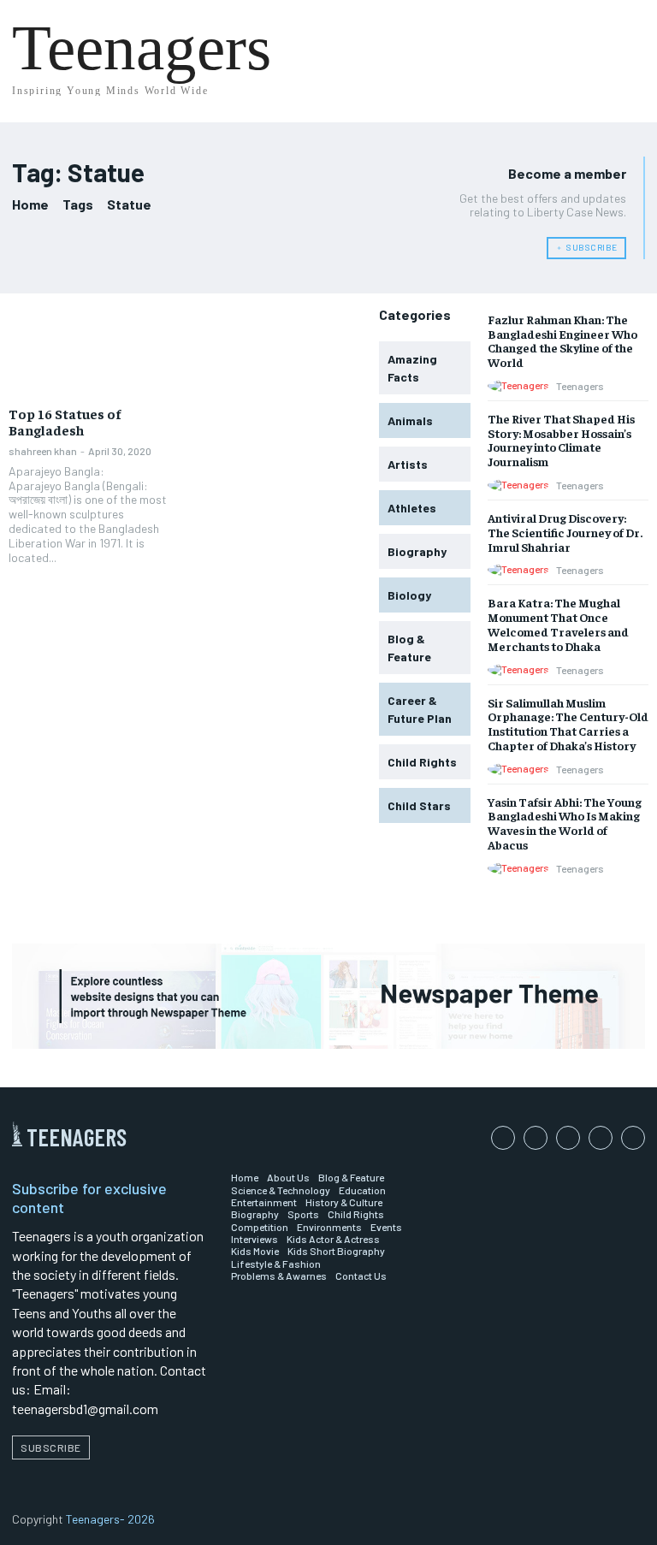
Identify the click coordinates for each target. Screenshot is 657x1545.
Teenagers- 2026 (110, 1519)
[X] (633, 1138)
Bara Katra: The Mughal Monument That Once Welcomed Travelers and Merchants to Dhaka (558, 624)
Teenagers (580, 386)
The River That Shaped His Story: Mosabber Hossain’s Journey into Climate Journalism (561, 440)
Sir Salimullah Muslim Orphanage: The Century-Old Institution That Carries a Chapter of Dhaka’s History (568, 724)
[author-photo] (521, 386)
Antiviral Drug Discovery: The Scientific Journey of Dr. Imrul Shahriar (565, 532)
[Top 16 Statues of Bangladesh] (93, 352)
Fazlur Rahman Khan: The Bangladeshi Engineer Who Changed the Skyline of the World (562, 340)
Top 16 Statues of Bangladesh (65, 421)
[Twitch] (601, 1138)
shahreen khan (43, 451)
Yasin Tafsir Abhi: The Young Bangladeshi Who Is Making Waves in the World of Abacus (565, 823)
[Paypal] (568, 1138)
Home (30, 204)
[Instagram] (536, 1138)
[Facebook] (503, 1138)
